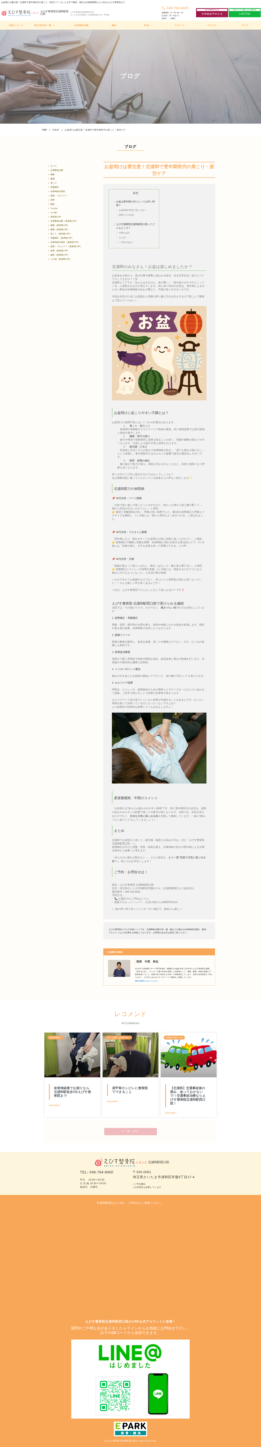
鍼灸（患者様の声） (59, 255)
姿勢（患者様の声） (59, 251)
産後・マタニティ (58, 196)
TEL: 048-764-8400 (96, 1172)
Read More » (55, 1105)
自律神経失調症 (57, 191)
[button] (212, 12)
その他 (53, 212)
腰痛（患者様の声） (59, 225)
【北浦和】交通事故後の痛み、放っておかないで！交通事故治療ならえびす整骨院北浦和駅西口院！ (188, 1095)
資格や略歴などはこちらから (146, 981)
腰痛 (52, 174)
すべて (53, 166)
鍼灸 (52, 204)
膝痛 (52, 179)
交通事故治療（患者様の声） (64, 221)
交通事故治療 (56, 170)
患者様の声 (55, 217)
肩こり (53, 183)
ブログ (55, 129)
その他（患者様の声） (61, 259)
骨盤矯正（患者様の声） (62, 238)
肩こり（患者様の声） (61, 234)
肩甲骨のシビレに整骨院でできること (130, 1090)
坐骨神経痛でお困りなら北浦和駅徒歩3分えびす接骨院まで (72, 1091)
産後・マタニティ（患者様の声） (66, 246)
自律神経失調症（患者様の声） (65, 242)
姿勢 (52, 200)
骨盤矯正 (54, 187)
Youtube (54, 208)
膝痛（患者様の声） (59, 229)
